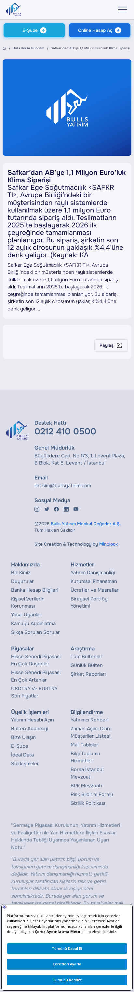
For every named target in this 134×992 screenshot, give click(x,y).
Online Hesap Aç (95, 30)
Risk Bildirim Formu (92, 794)
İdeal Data (22, 755)
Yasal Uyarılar (26, 614)
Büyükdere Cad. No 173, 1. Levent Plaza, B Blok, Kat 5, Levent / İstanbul (79, 459)
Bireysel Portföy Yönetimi (89, 603)
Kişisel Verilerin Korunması (28, 603)
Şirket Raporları (88, 674)
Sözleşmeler (25, 763)
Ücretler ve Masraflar (95, 590)
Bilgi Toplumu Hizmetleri (85, 757)
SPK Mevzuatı (86, 785)
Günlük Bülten (87, 665)
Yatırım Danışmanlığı (93, 572)
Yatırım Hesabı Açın (32, 720)
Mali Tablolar (84, 745)
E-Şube (30, 30)
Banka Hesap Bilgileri (34, 590)
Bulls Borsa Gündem (28, 48)
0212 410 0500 (65, 431)
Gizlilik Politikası (88, 803)
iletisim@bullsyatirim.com (62, 485)
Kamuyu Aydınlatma (33, 623)
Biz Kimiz (21, 572)
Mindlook (108, 544)
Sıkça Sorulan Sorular (35, 632)
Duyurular (22, 581)
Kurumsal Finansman (94, 581)
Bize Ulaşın (23, 737)
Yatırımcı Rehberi (89, 720)
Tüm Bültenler (86, 656)
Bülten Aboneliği (29, 728)
